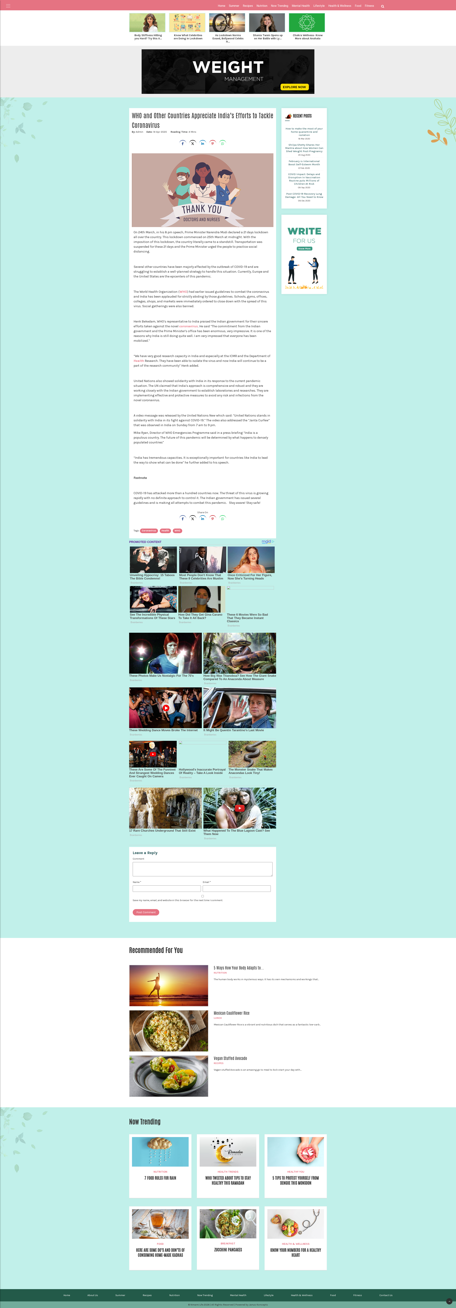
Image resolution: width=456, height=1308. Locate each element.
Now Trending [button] (279, 5)
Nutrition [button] (261, 5)
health (165, 530)
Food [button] (358, 5)
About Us (92, 1295)
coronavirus (188, 326)
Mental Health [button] (301, 5)
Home (221, 5)
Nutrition (220, 972)
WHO (183, 292)
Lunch (218, 1018)
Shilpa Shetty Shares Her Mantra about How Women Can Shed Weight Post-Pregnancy (304, 148)
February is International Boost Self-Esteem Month (304, 163)
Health (139, 361)
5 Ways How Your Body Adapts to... (239, 968)
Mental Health (238, 1295)
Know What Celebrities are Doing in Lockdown (188, 37)
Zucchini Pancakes (228, 1250)
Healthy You (295, 1171)
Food (160, 1243)
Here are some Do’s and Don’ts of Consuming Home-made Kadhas (160, 1252)
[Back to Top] (449, 1301)
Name (137, 882)
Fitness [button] (369, 5)
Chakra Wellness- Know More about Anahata (308, 37)
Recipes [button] (248, 5)
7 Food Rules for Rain (160, 1178)
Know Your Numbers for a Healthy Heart (295, 1252)
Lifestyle (268, 1295)
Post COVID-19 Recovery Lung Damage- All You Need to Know (304, 195)
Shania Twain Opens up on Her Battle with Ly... (268, 37)
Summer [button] (234, 5)
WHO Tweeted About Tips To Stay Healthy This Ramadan (228, 1180)
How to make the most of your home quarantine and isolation (304, 132)
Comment (138, 858)
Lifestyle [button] (319, 5)
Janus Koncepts (258, 1304)
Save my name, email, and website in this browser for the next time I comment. (178, 900)
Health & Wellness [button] (339, 5)
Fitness (357, 1295)
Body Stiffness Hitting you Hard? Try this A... (148, 37)
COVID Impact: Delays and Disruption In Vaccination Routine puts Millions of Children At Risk (304, 179)
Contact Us (386, 1295)
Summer (120, 1295)
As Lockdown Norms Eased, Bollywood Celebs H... (228, 38)
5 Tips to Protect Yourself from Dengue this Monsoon (296, 1180)
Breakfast (228, 1243)
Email (207, 882)
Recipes (219, 1063)
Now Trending (205, 1295)
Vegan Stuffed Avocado (230, 1058)
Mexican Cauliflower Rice (232, 1013)
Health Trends (228, 1171)
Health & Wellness (296, 1243)
